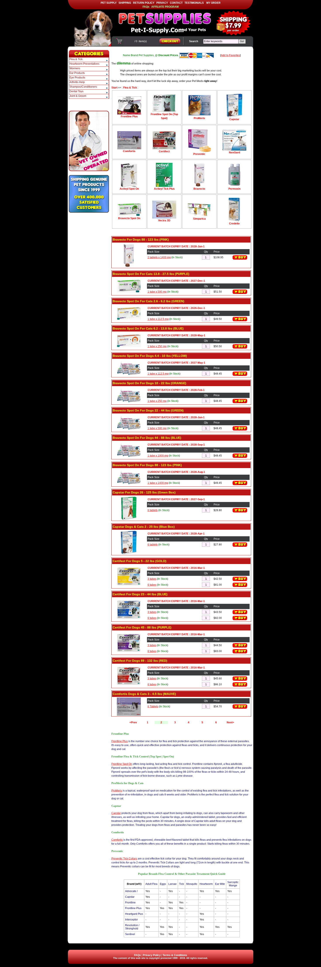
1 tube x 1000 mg (158, 455)
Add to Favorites (230, 55)
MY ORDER (213, 2)
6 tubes (152, 584)
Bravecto (199, 188)
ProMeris (199, 118)
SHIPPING (125, 2)
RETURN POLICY (143, 2)
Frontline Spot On (121, 764)
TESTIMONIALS (194, 2)
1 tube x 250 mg (157, 346)
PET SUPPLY (109, 2)
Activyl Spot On (129, 188)
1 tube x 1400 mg (158, 482)
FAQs (137, 955)
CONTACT (176, 2)
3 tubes (152, 578)
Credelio (234, 223)
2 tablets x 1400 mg (159, 257)
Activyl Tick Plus (164, 188)
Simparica (199, 218)
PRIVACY (162, 2)
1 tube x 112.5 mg (158, 319)
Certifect (164, 151)
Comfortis (129, 151)
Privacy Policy (152, 955)
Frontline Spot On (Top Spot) (164, 116)
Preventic (199, 154)
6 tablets (153, 510)
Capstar (234, 119)
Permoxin (234, 188)
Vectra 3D (164, 220)
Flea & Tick (130, 87)
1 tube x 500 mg (157, 291)
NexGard (234, 152)
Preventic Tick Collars (124, 858)
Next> (230, 722)
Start (114, 87)
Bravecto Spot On (129, 218)
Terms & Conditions (175, 955)
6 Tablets (153, 706)
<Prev (133, 722)
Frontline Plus (129, 116)
